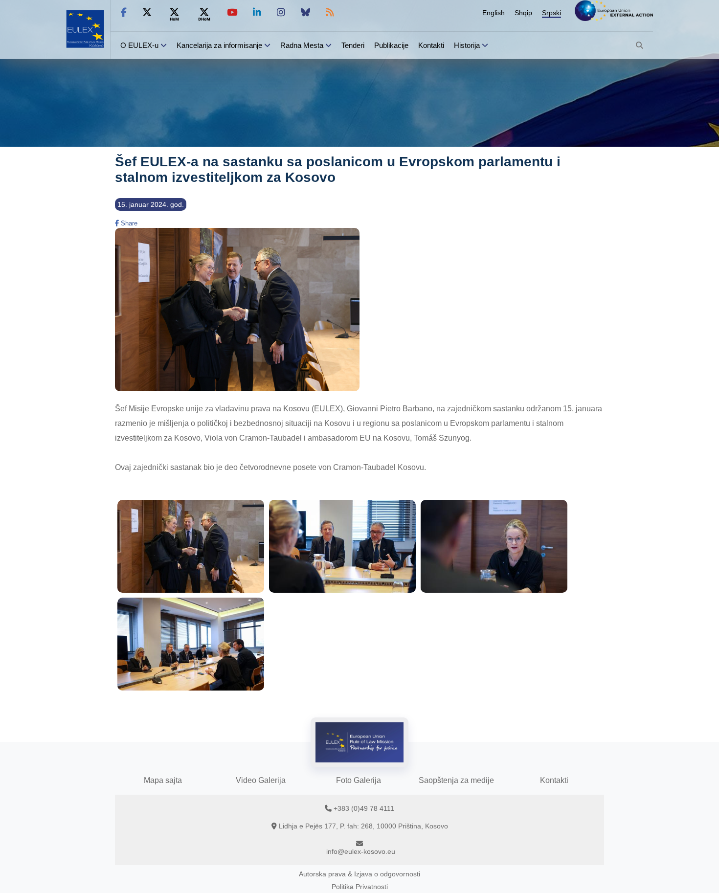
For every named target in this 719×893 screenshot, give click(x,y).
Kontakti (431, 45)
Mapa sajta (163, 780)
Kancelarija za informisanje (220, 45)
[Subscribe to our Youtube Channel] (232, 12)
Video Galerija (261, 780)
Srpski (551, 13)
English (493, 13)
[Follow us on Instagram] (281, 12)
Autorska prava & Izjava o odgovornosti (359, 874)
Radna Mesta (301, 45)
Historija (467, 45)
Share (128, 223)
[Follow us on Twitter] (147, 12)
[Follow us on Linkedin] (257, 12)
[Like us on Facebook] (124, 12)
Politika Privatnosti (360, 887)
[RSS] (330, 12)
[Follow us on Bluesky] (305, 12)
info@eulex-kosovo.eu (360, 851)
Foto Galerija (358, 780)
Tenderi (352, 45)
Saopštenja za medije (456, 780)
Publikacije (391, 45)
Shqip (523, 13)
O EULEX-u (139, 45)
